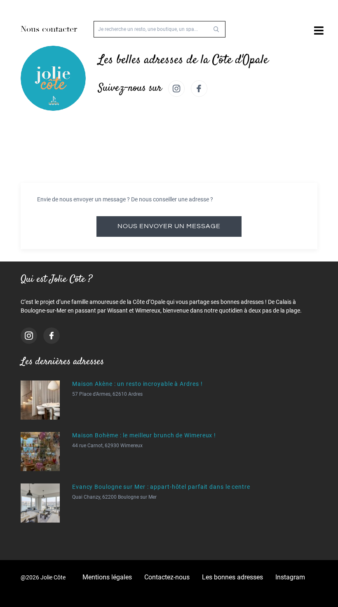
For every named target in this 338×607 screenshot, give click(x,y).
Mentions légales (107, 577)
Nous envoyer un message (169, 226)
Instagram (290, 577)
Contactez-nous (167, 577)
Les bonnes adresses (232, 577)
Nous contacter (49, 29)
